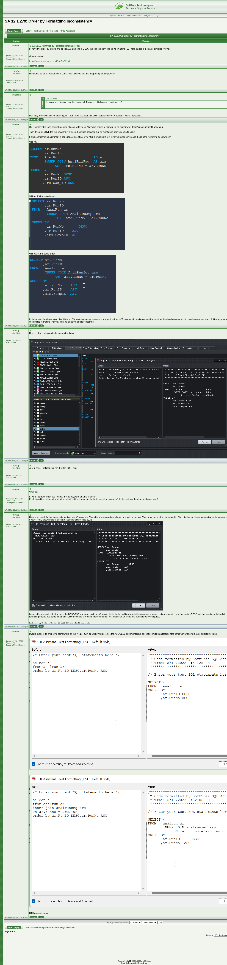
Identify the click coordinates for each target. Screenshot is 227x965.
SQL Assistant (68, 31)
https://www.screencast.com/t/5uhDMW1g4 (49, 61)
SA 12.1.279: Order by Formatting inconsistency (48, 21)
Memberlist (136, 16)
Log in (157, 16)
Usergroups (148, 16)
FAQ (128, 16)
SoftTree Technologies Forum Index (42, 31)
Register (112, 16)
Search (121, 16)
